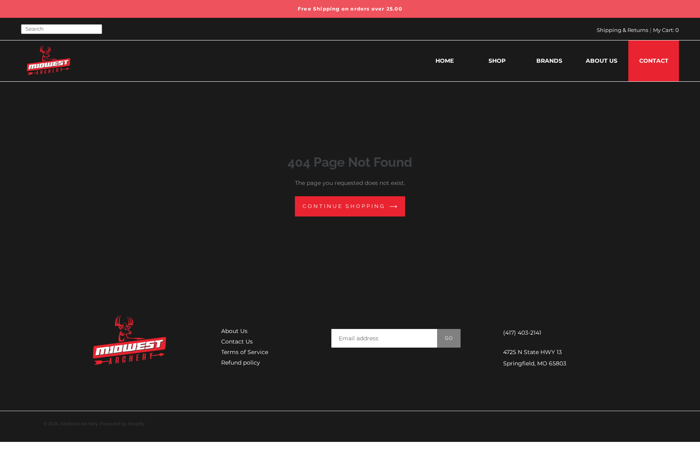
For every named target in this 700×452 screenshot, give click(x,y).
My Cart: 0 (666, 30)
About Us (234, 331)
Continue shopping (344, 206)
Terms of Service (244, 352)
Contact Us (237, 341)
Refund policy (240, 362)
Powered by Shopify (122, 424)
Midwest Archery (79, 424)
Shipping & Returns (622, 30)
